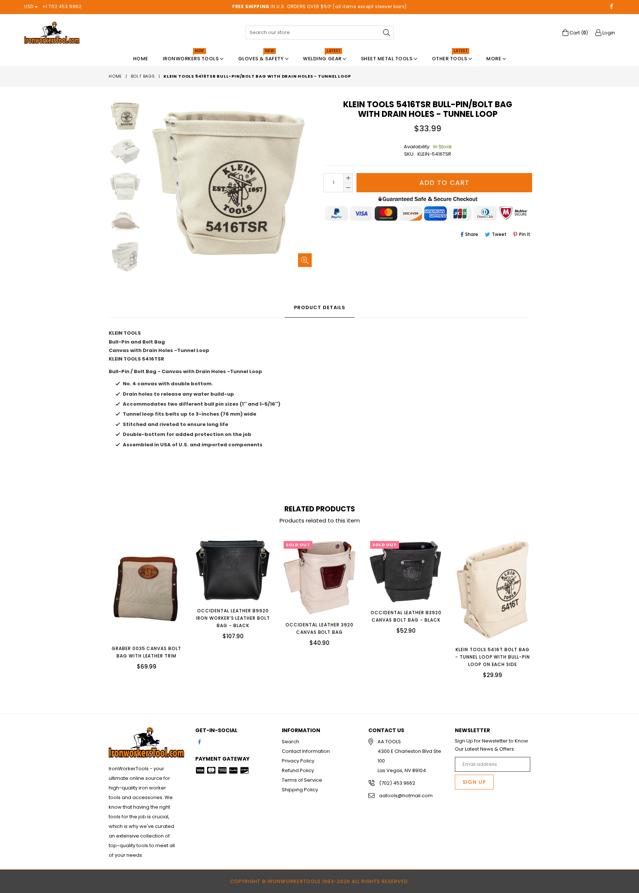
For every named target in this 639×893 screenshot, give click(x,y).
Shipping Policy (300, 789)
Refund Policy (298, 770)
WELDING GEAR (323, 56)
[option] (120, 117)
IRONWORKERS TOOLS (191, 56)
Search (290, 741)
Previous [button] (101, 603)
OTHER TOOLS (450, 56)
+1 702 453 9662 (62, 6)
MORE (494, 58)
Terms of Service (302, 780)
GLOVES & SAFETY (261, 56)
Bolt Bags (143, 76)
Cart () (578, 32)
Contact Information (306, 751)
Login (608, 32)
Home (140, 58)
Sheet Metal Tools (387, 58)
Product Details (319, 307)
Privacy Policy (298, 760)
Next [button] (537, 603)
